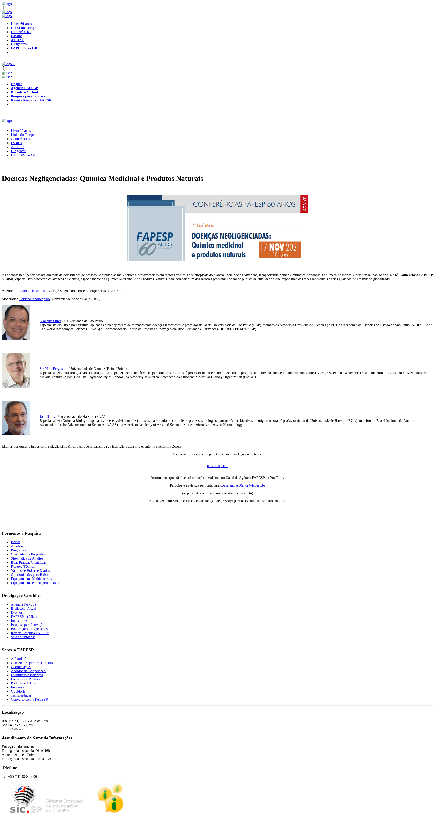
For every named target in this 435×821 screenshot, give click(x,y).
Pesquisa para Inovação (27, 625)
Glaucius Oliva (50, 321)
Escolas (16, 143)
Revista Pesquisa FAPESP (30, 633)
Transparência (21, 695)
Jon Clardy (47, 416)
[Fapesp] (7, 12)
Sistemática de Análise (27, 558)
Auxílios (17, 546)
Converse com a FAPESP (29, 699)
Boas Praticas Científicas (28, 562)
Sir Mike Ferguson (53, 369)
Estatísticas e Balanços (27, 675)
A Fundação (19, 659)
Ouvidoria (18, 691)
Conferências (20, 139)
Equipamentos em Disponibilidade (35, 583)
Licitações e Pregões (25, 679)
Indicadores (19, 621)
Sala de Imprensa (23, 637)
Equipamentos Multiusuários (31, 579)
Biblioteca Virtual (23, 608)
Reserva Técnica (23, 566)
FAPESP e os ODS (25, 155)
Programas (18, 550)
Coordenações (21, 667)
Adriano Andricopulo (34, 299)
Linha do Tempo (23, 135)
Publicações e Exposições (29, 629)
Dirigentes (18, 151)
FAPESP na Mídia (24, 616)
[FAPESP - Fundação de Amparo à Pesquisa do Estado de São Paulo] (7, 4)
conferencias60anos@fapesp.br (242, 485)
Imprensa (17, 687)
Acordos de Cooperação (28, 671)
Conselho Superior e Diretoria (32, 663)
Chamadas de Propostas (28, 554)
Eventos (16, 612)
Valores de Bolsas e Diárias (30, 570)
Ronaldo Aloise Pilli (30, 291)
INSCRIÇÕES (217, 466)
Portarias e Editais (23, 683)
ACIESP (17, 147)
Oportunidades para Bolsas (30, 575)
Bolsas (15, 542)
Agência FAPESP (24, 604)
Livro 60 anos (21, 131)
